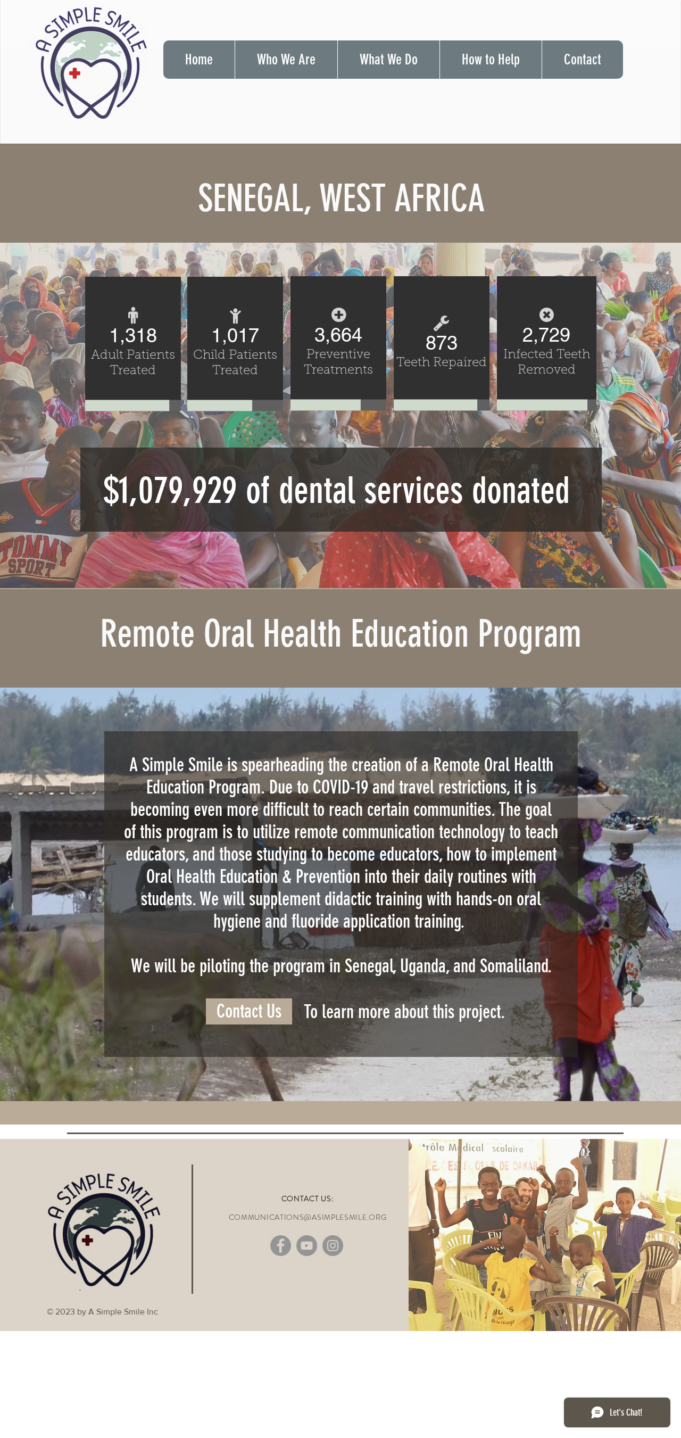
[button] (286, 59)
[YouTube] (306, 1245)
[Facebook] (280, 1245)
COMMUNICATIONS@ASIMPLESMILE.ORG (308, 1217)
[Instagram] (332, 1245)
